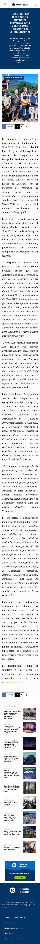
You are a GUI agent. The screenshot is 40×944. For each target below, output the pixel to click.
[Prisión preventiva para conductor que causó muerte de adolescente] (29, 832)
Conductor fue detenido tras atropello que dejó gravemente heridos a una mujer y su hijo (12, 729)
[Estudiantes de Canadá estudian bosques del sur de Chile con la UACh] (29, 788)
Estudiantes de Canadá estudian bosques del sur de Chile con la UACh (12, 788)
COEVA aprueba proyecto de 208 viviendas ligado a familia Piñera (10, 818)
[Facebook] (16, 897)
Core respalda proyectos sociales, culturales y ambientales (11, 803)
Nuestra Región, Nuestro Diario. (26, 939)
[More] (26, 126)
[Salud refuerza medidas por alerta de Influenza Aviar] (29, 847)
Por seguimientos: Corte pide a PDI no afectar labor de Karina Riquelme (12, 759)
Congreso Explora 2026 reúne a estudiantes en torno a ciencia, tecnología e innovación (12, 714)
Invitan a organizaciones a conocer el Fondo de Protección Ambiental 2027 (12, 773)
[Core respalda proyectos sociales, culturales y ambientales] (29, 802)
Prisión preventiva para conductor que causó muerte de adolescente (12, 832)
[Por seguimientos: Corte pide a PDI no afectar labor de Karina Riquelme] (29, 758)
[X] (23, 897)
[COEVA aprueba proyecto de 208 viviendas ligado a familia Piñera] (29, 817)
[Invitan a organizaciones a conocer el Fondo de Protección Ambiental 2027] (29, 773)
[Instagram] (19, 897)
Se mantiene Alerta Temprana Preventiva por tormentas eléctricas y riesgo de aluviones (11, 744)
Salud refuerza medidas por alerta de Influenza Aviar (12, 847)
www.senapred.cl (15, 681)
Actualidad (8, 709)
